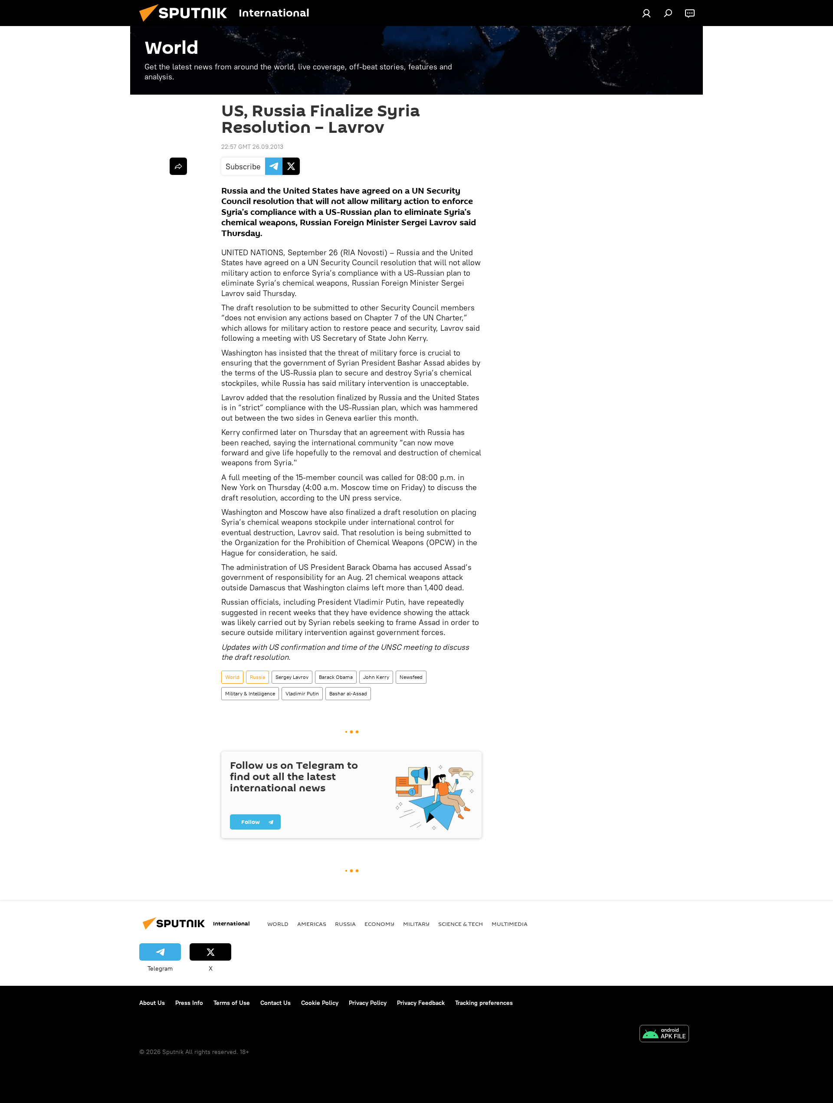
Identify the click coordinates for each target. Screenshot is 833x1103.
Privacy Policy (368, 1003)
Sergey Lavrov (291, 677)
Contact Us (275, 1003)
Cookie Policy (319, 1003)
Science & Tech (460, 924)
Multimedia (510, 924)
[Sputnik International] (186, 24)
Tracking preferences (484, 1003)
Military (416, 924)
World (232, 677)
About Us (152, 1003)
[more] (178, 166)
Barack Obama (336, 677)
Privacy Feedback (421, 1003)
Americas (311, 924)
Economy (379, 924)
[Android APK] (664, 1034)
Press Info (189, 1003)
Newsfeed (411, 677)
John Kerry (376, 677)
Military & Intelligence (250, 693)
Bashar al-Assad (348, 693)
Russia (257, 677)
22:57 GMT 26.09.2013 (252, 147)
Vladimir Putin (302, 693)
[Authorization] (646, 13)
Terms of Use (231, 1003)
